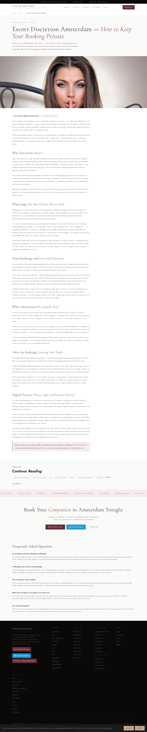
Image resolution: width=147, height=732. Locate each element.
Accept (139, 728)
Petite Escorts (77, 641)
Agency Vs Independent (39, 477)
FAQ (13, 701)
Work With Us (16, 712)
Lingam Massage (56, 668)
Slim (51, 477)
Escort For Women (60, 477)
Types (105, 7)
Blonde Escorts (77, 632)
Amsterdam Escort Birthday (21, 477)
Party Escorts (77, 658)
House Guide (119, 635)
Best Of (118, 638)
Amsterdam (96, 7)
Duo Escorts (77, 655)
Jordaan (50, 267)
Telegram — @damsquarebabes (24, 661)
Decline (129, 728)
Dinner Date (55, 641)
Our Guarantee (16, 698)
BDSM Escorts (77, 651)
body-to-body (55, 658)
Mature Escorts (77, 648)
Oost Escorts (98, 645)
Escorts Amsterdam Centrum (102, 632)
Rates (13, 678)
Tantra (53, 655)
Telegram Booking (22, 655)
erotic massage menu (57, 638)
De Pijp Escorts (99, 638)
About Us (14, 709)
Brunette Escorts (78, 635)
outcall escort (55, 632)
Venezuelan (100, 477)
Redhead (72, 477)
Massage (85, 7)
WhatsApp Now (56, 527)
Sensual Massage (56, 664)
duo (53, 648)
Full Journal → (17, 483)
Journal (21, 13)
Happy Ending (55, 661)
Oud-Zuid (42, 267)
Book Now (128, 7)
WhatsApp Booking (22, 649)
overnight (54, 645)
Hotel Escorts (15, 691)
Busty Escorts (77, 638)
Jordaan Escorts (99, 635)
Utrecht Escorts (99, 662)
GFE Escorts (77, 645)
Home (14, 13)
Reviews (118, 645)
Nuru (53, 651)
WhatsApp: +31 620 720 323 (98, 2)
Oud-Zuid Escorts (99, 641)
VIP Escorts (15, 695)
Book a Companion (17, 682)
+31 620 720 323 (18, 246)
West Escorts (98, 651)
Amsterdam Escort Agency (19, 688)
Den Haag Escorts (99, 665)
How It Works (15, 685)
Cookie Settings (131, 723)
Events (118, 641)
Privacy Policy (108, 728)
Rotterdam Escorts (99, 669)
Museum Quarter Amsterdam (85, 477)
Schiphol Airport (99, 659)
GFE (53, 635)
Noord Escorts (98, 648)
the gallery (94, 527)
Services (76, 7)
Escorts (67, 7)
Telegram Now (77, 527)
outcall (80, 135)
